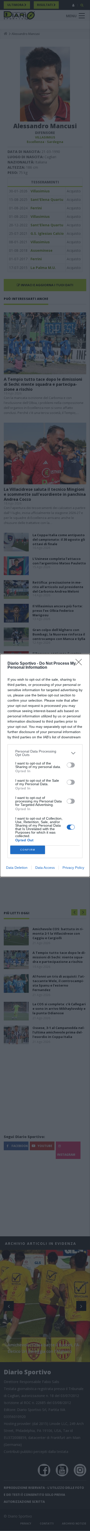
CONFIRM (27, 849)
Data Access (45, 868)
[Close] (80, 663)
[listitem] (45, 753)
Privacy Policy (73, 868)
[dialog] (45, 765)
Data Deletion (17, 868)
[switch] (71, 765)
